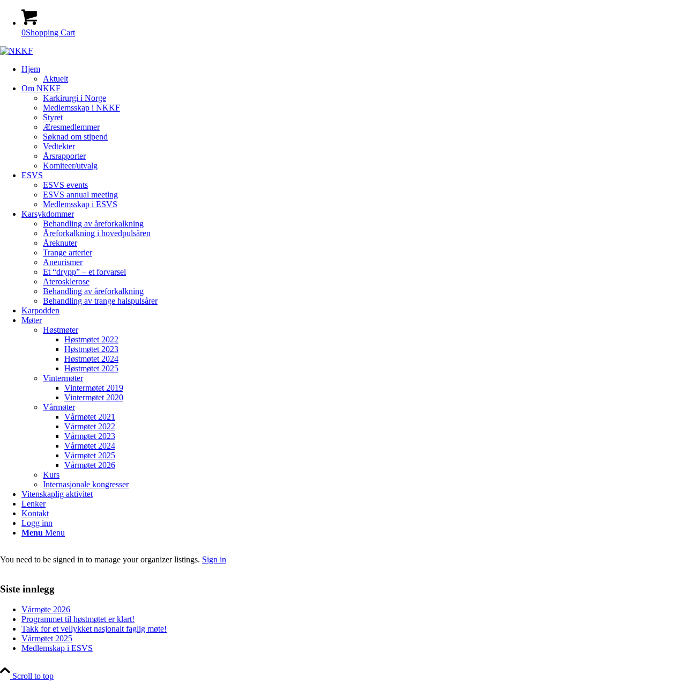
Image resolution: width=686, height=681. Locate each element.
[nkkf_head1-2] (16, 50)
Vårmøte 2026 (45, 609)
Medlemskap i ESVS (57, 648)
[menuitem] (353, 74)
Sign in (214, 559)
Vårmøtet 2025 (46, 638)
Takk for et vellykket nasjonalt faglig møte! (94, 628)
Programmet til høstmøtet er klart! (78, 619)
